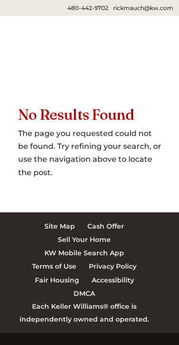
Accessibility (113, 280)
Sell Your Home (84, 239)
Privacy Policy (113, 266)
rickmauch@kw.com (143, 7)
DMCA (84, 293)
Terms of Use (54, 266)
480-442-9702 (87, 7)
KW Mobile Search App (84, 253)
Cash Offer (105, 226)
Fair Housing (57, 280)
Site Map (59, 226)
